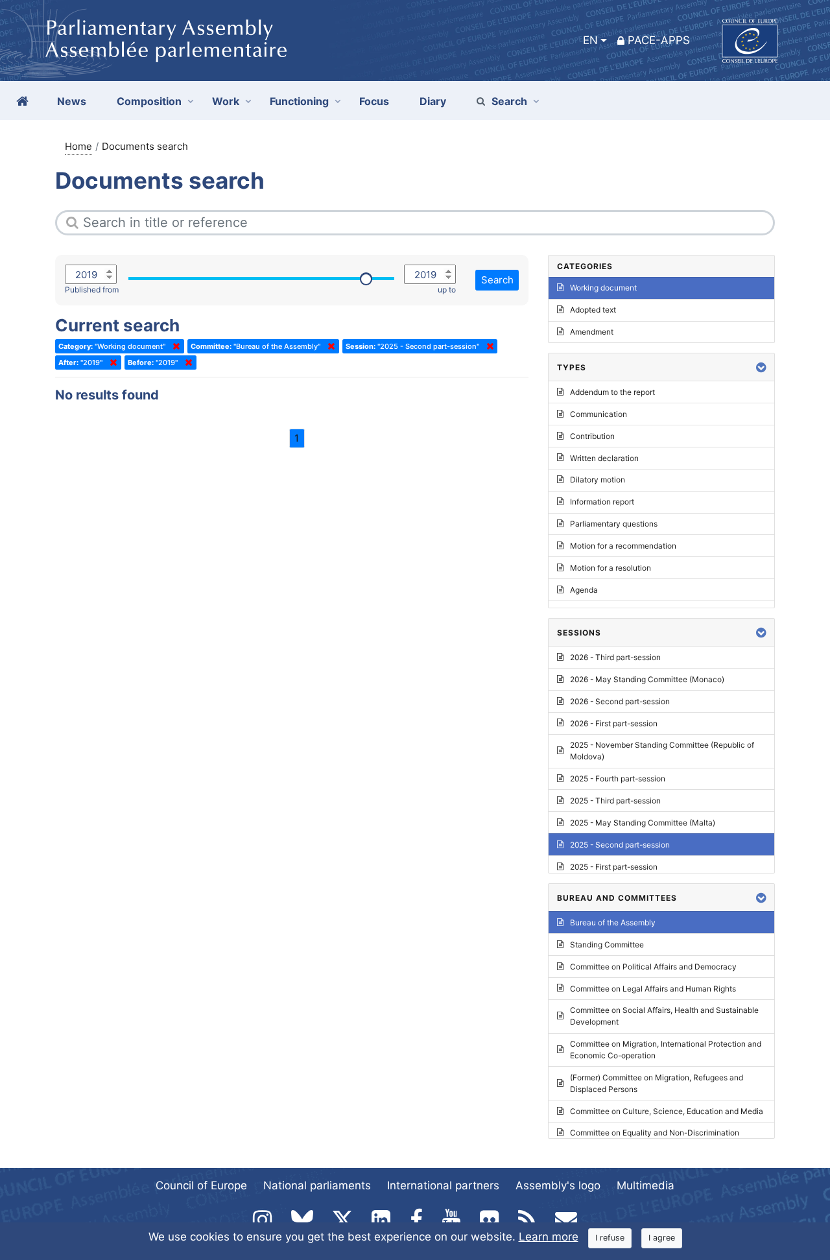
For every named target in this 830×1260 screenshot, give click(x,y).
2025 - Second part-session (620, 845)
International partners (443, 1185)
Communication (598, 414)
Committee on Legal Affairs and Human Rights (653, 988)
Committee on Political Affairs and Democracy (653, 966)
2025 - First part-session (614, 867)
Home (78, 146)
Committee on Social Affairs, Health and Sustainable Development (664, 1016)
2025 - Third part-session (615, 800)
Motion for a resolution (610, 568)
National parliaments (317, 1185)
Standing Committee (607, 944)
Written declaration (604, 458)
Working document (603, 287)
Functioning (299, 101)
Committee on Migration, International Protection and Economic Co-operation (665, 1049)
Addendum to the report (612, 392)
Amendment (591, 332)
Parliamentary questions (614, 524)
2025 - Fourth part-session (617, 778)
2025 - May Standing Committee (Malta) (642, 822)
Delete (173, 346)
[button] (761, 367)
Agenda (584, 590)
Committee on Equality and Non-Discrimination (654, 1132)
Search (509, 101)
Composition (149, 101)
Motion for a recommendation (623, 546)
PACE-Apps (659, 40)
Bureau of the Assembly (613, 922)
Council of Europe (201, 1185)
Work (225, 101)
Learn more (548, 1236)
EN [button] (590, 40)
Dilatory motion (597, 479)
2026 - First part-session (614, 723)
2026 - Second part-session (620, 701)
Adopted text (593, 310)
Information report (602, 501)
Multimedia (645, 1185)
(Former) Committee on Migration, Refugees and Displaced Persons (656, 1083)
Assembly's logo (558, 1185)
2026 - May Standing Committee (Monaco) (647, 679)
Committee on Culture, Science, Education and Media (666, 1111)
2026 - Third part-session (615, 657)
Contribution (592, 436)
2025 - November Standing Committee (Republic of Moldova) (662, 750)
